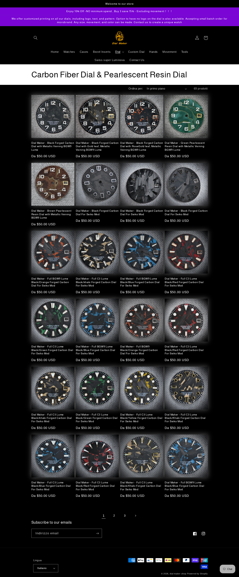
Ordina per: (135, 88)
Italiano (41, 568)
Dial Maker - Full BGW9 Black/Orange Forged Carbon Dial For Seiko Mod (139, 350)
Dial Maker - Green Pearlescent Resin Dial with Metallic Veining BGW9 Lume (185, 146)
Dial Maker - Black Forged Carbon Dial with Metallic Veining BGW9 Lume (52, 146)
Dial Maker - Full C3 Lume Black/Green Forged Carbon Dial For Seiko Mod (52, 350)
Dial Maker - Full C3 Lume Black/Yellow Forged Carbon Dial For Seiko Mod (141, 418)
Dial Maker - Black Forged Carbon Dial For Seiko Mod (97, 212)
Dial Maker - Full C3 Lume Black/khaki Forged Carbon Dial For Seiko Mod (96, 282)
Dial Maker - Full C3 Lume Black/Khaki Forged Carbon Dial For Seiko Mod (185, 418)
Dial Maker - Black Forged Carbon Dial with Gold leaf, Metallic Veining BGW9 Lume (97, 146)
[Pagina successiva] (135, 515)
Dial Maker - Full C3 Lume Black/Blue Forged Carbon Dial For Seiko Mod (51, 486)
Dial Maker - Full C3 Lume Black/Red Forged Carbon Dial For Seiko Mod (184, 282)
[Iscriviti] (97, 533)
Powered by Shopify (197, 574)
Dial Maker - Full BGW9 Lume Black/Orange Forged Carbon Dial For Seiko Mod (50, 282)
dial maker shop (178, 574)
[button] (35, 38)
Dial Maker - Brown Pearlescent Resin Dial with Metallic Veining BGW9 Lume (51, 214)
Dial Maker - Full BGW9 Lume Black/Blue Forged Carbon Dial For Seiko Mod (140, 282)
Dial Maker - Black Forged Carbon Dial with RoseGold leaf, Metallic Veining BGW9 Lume (141, 146)
